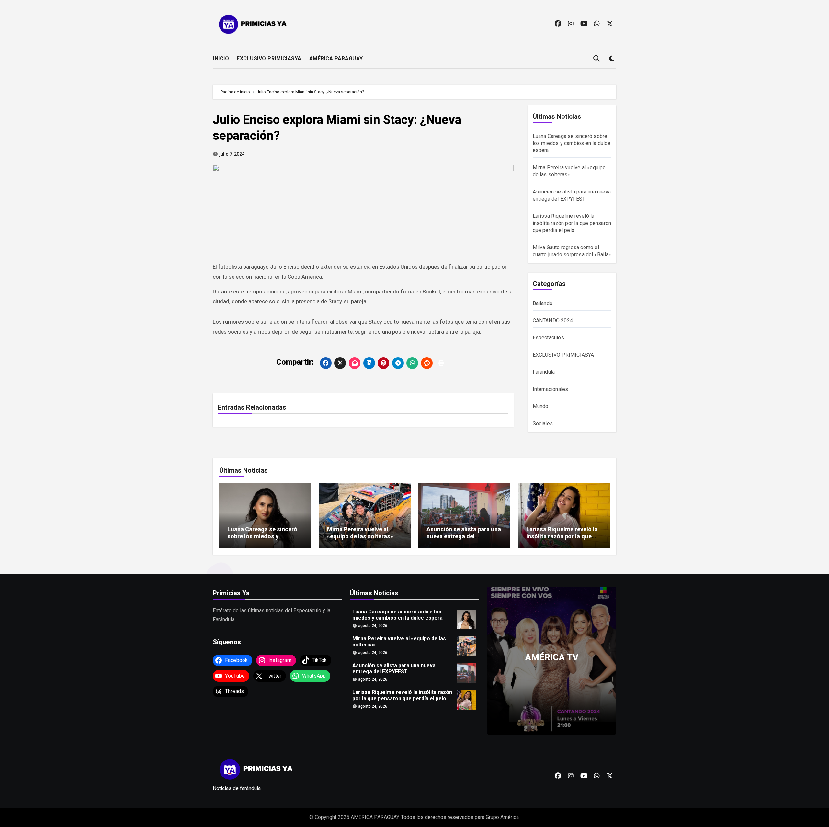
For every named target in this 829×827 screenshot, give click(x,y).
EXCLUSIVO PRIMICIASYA (269, 58)
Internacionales (550, 389)
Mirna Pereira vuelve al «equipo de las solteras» (360, 533)
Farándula (544, 372)
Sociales (543, 423)
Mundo (541, 406)
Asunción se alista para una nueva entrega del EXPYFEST (463, 536)
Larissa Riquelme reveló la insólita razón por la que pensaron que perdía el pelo (572, 223)
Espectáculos (548, 338)
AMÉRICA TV (551, 657)
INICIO (221, 58)
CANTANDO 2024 (553, 320)
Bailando (543, 303)
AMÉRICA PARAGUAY (336, 58)
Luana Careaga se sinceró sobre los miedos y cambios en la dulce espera (571, 143)
